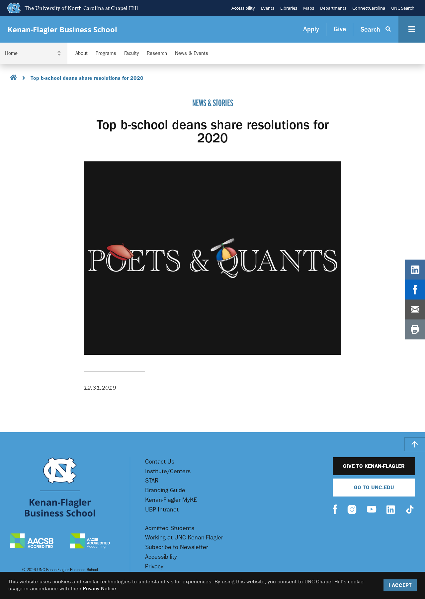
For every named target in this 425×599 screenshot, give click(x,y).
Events (267, 8)
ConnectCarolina (368, 8)
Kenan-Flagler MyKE (171, 500)
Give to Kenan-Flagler (374, 466)
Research (157, 53)
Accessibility (243, 8)
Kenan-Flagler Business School (62, 29)
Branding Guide (165, 490)
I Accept (400, 585)
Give (340, 29)
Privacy (154, 566)
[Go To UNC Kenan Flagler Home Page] (60, 487)
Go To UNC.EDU (374, 487)
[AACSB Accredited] (31, 541)
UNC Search (402, 8)
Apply (311, 29)
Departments (333, 8)
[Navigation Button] (411, 29)
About (81, 53)
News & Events (191, 53)
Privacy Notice (99, 588)
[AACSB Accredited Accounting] (90, 541)
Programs (106, 53)
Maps (308, 8)
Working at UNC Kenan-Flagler (184, 537)
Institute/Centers (168, 471)
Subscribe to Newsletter (176, 547)
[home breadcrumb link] (13, 78)
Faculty (131, 53)
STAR (151, 480)
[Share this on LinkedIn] (415, 270)
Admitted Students (169, 528)
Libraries (288, 8)
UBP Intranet (162, 509)
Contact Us (159, 461)
